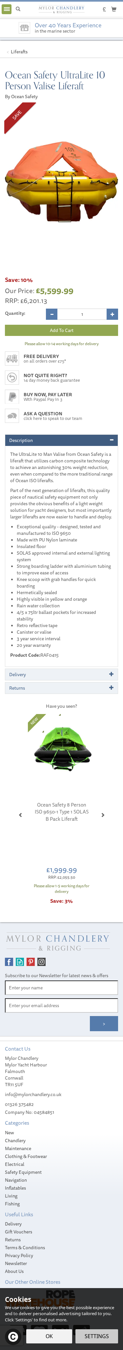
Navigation (16, 1180)
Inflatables (15, 1188)
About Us (14, 1271)
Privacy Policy (19, 1255)
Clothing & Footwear (26, 1156)
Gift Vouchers (18, 1231)
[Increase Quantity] (112, 314)
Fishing (12, 1203)
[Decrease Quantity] (51, 314)
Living (11, 1196)
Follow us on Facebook (9, 962)
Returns (13, 1239)
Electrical (14, 1164)
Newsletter (16, 1263)
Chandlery (15, 1140)
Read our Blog (20, 962)
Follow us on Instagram (41, 962)
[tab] (61, 440)
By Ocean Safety (21, 96)
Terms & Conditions (25, 1247)
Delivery (13, 1224)
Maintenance (18, 1148)
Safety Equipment (23, 1172)
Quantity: (15, 313)
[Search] (18, 9)
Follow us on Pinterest (31, 962)
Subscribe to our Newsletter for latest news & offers (56, 975)
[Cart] (113, 9)
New (9, 1132)
